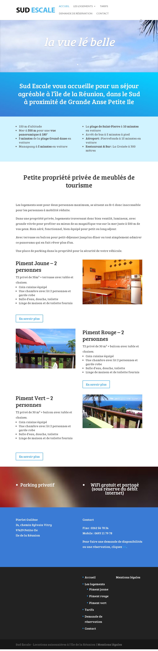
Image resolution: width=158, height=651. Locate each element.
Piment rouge (98, 596)
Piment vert (97, 603)
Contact (102, 13)
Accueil (64, 6)
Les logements (83, 6)
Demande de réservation (75, 13)
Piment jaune (98, 589)
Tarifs (104, 6)
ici (124, 546)
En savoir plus (29, 318)
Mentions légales (128, 577)
